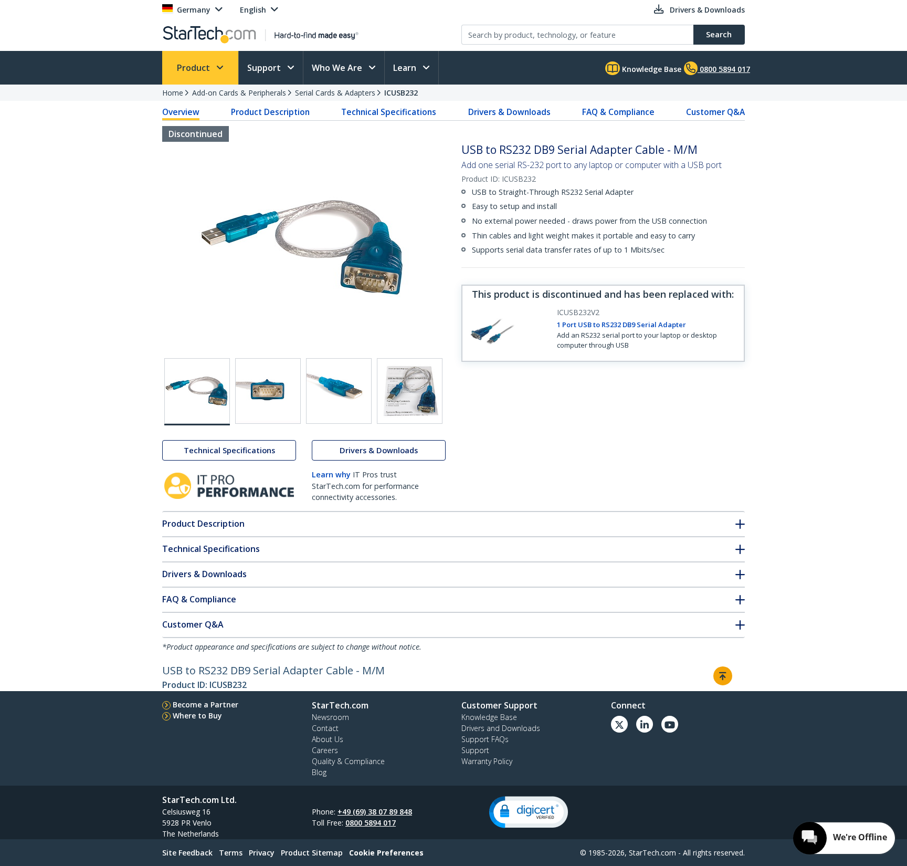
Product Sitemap (312, 853)
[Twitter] (619, 724)
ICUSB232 (401, 93)
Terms (230, 853)
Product (194, 68)
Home (172, 93)
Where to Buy (197, 716)
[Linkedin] (644, 724)
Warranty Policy (486, 761)
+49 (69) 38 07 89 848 (375, 812)
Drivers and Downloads (500, 728)
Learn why (331, 474)
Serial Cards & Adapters (335, 93)
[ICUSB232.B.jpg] (268, 391)
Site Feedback (187, 853)
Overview (180, 112)
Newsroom (330, 717)
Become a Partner (205, 705)
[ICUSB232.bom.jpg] (409, 391)
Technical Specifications (388, 112)
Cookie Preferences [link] (386, 853)
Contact (325, 728)
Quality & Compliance (348, 761)
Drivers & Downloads (509, 112)
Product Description (270, 112)
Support (265, 68)
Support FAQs (485, 739)
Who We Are (338, 68)
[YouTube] (669, 724)
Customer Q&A (715, 112)
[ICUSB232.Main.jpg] (197, 391)
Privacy (262, 853)
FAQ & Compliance (618, 112)
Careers (325, 750)
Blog (319, 772)
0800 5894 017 (370, 823)
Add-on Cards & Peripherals (239, 93)
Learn (405, 68)
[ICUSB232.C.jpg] (339, 391)
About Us (327, 739)
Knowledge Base (650, 69)
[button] (528, 812)
